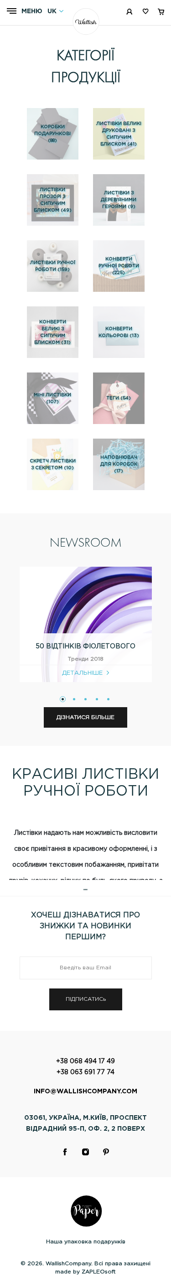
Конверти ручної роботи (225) (118, 266)
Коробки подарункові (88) (52, 134)
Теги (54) (118, 398)
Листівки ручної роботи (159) (52, 266)
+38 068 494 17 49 (85, 1061)
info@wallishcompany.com (85, 1091)
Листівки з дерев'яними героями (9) (118, 200)
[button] (63, 699)
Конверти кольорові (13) (118, 332)
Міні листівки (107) (52, 398)
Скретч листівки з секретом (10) (53, 464)
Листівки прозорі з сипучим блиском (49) (53, 200)
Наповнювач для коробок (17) (118, 464)
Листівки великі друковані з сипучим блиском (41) (118, 134)
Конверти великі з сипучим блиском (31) (52, 332)
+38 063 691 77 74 (85, 1072)
